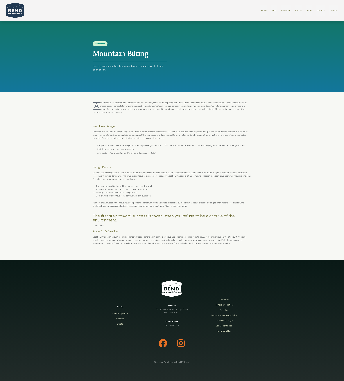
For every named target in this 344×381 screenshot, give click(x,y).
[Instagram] (181, 343)
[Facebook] (163, 343)
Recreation (100, 44)
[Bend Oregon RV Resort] (15, 10)
